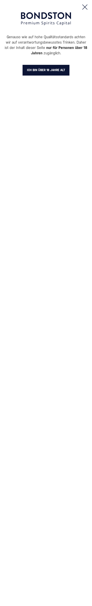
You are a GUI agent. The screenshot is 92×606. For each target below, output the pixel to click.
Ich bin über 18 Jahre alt (46, 70)
